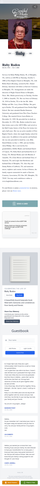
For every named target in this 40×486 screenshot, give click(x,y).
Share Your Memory (12, 321)
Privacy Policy (14, 478)
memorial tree (24, 188)
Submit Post (20, 353)
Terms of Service (25, 478)
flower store (17, 191)
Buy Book (19, 295)
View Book (9, 295)
